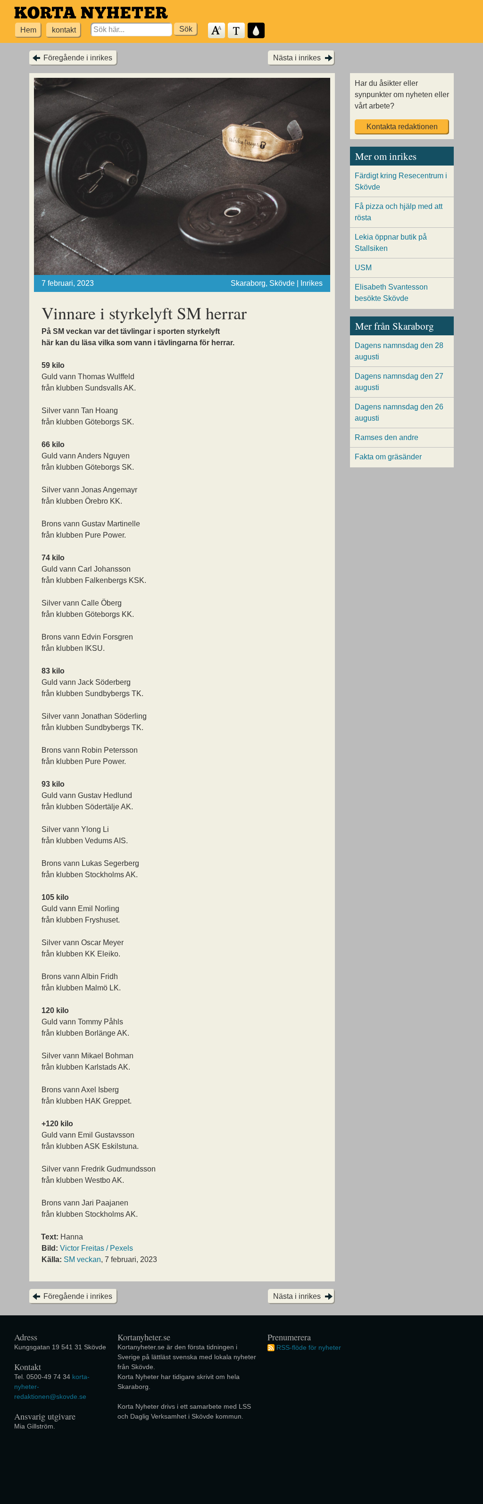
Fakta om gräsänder (388, 457)
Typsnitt (237, 31)
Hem (28, 30)
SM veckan (82, 1259)
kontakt (64, 30)
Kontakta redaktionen (402, 127)
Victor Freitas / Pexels (96, 1248)
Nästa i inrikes (297, 58)
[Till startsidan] (91, 12)
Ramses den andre (386, 437)
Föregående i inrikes (77, 58)
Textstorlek (217, 31)
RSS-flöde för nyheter (308, 1347)
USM (363, 268)
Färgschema (257, 31)
